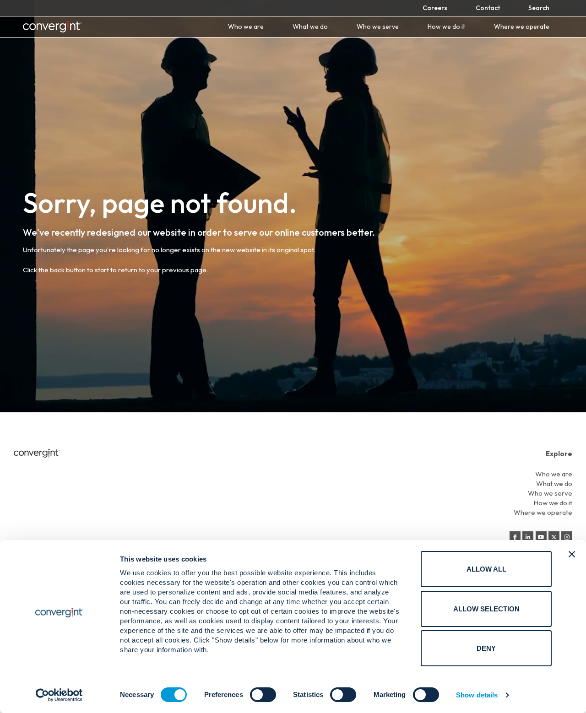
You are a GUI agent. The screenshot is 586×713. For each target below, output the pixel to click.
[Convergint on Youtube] (541, 537)
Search (538, 8)
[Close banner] (572, 554)
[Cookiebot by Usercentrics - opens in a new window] (59, 695)
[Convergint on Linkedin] (527, 537)
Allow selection (486, 609)
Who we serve (378, 27)
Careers (435, 8)
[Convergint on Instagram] (566, 537)
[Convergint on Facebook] (515, 537)
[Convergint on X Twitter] (553, 537)
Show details (477, 695)
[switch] (263, 694)
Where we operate (521, 27)
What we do (310, 27)
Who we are (246, 27)
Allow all (486, 569)
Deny (486, 648)
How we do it (446, 27)
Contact (488, 8)
